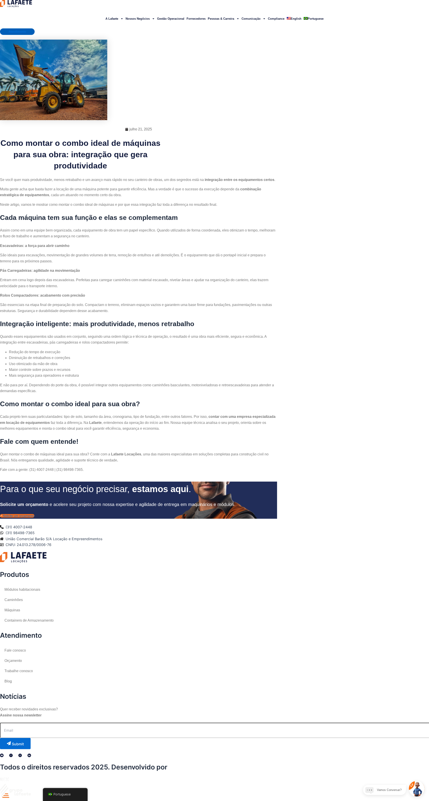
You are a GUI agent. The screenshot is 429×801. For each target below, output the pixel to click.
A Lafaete (111, 18)
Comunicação (251, 18)
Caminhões (13, 600)
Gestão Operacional (170, 18)
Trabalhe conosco (18, 671)
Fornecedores (196, 18)
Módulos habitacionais (22, 589)
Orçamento (13, 661)
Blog (8, 681)
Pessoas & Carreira (221, 18)
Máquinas (12, 610)
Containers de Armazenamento (29, 620)
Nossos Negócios (138, 18)
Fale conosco (15, 650)
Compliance (276, 18)
